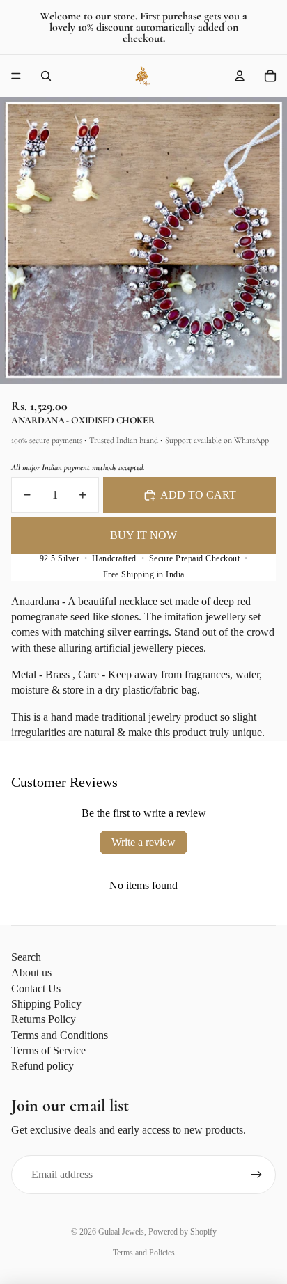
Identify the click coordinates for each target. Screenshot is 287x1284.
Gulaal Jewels (121, 1232)
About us (31, 972)
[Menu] (16, 76)
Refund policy (42, 1066)
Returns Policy (43, 1019)
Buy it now (143, 535)
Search (26, 957)
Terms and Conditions (59, 1035)
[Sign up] (256, 1174)
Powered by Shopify (182, 1232)
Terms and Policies (144, 1253)
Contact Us (36, 988)
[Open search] (46, 76)
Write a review (143, 842)
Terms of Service (48, 1050)
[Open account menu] (239, 76)
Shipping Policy (46, 1004)
